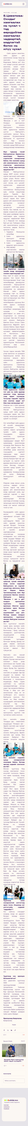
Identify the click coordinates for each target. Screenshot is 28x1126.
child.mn (8, 4)
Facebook (6, 1108)
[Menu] (23, 4)
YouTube (6, 1105)
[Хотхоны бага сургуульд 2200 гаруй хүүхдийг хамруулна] (14, 1050)
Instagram (7, 1106)
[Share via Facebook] (4, 1030)
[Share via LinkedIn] (11, 1030)
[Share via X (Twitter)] (8, 1030)
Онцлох (14, 1024)
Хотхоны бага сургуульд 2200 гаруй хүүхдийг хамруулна (14, 1060)
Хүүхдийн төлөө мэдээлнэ (12, 1102)
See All (23, 1041)
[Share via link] (15, 1030)
